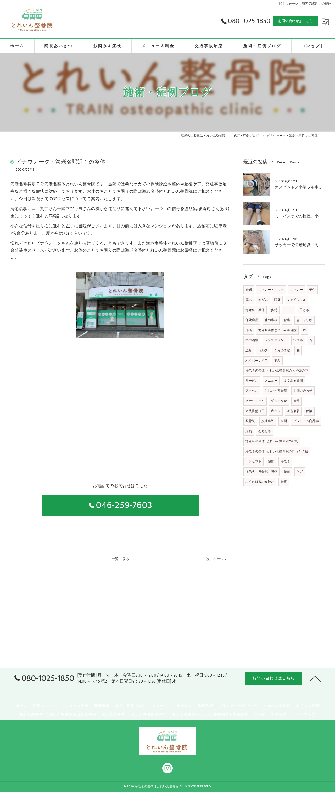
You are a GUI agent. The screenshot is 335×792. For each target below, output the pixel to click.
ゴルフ (263, 350)
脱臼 (287, 471)
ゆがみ (263, 299)
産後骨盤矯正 (255, 411)
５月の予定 (282, 350)
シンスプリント (276, 340)
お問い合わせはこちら (295, 21)
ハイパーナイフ (256, 360)
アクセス (251, 390)
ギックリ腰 (279, 400)
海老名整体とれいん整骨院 (277, 330)
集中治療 (251, 340)
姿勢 (274, 310)
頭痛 (277, 299)
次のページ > (216, 559)
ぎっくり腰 (304, 320)
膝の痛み (271, 320)
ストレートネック (271, 289)
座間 (284, 421)
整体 (271, 461)
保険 (309, 411)
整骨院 (250, 421)
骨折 (284, 481)
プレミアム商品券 (306, 421)
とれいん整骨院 (276, 390)
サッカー (296, 289)
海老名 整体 (255, 310)
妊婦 (248, 289)
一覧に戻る (120, 559)
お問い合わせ (302, 390)
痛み (277, 360)
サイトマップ (304, 714)
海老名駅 (293, 411)
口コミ (288, 310)
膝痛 (287, 320)
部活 (248, 330)
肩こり (276, 411)
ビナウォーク (255, 400)
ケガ (300, 471)
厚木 (248, 299)
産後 (296, 400)
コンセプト (253, 461)
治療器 (298, 340)
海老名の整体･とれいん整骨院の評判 (271, 441)
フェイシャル (296, 299)
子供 (312, 289)
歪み (248, 350)
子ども (304, 310)
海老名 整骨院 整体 (261, 471)
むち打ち (264, 431)
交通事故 (267, 421)
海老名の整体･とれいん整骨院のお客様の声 (276, 370)
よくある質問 (293, 380)
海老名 (285, 461)
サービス (251, 380)
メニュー (271, 380)
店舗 (248, 431)
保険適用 (251, 320)
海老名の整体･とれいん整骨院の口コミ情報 (276, 451)
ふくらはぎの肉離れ (259, 481)
